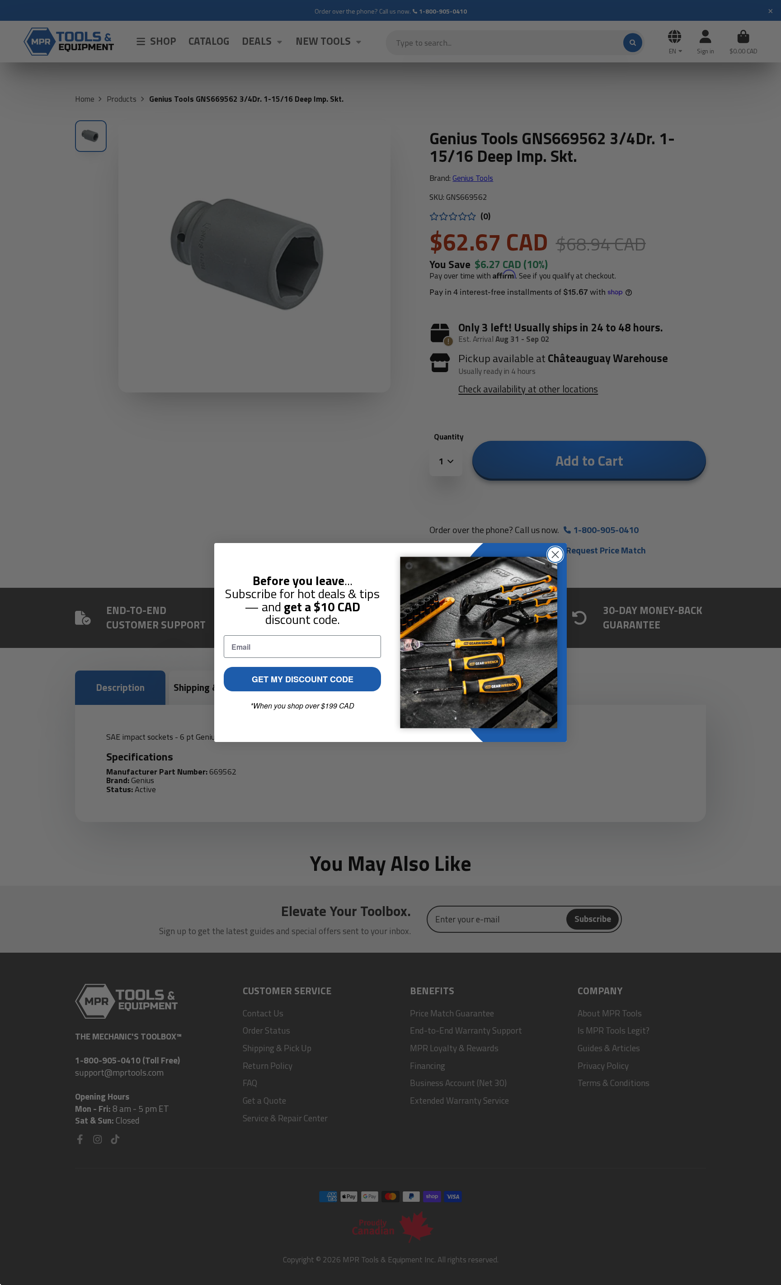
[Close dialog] (555, 554)
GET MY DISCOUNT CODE (302, 679)
